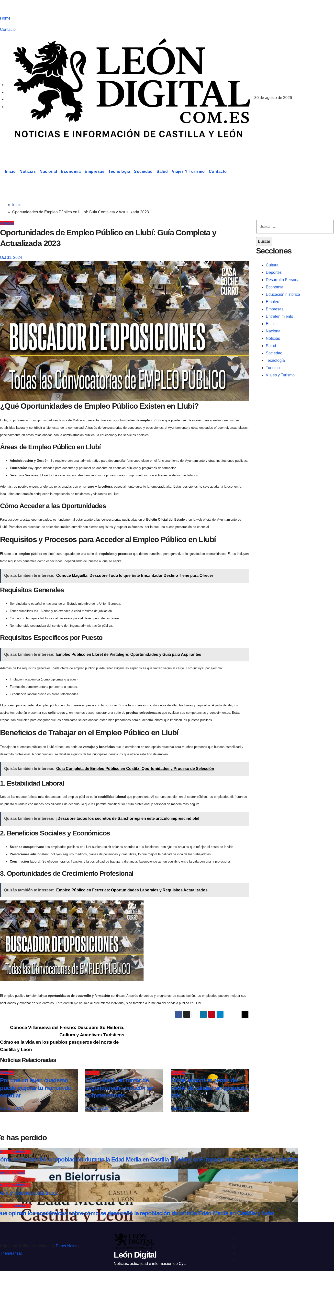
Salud (162, 171)
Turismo (273, 368)
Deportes (274, 272)
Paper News (66, 1246)
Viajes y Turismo (188, 171)
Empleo (272, 302)
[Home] (1, 171)
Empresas (94, 171)
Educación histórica (283, 294)
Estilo (271, 324)
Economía (71, 171)
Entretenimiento (279, 316)
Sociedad (143, 171)
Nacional (48, 171)
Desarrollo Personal (283, 280)
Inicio (10, 171)
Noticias (28, 171)
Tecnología (119, 171)
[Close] (9, 1284)
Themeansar (11, 1253)
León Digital (30, 147)
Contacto (8, 29)
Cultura (272, 265)
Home (5, 18)
